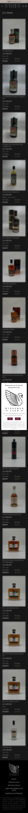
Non (18, 419)
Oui (10, 419)
